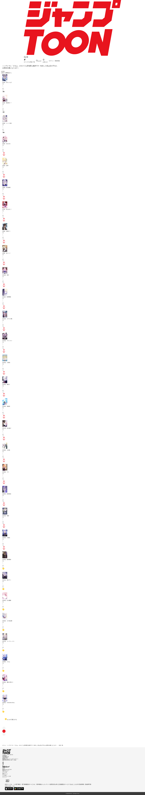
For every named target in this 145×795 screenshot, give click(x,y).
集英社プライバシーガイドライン (10, 758)
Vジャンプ (4, 772)
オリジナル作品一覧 (29, 62)
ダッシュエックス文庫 (6, 776)
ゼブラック (4, 777)
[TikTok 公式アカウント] (3, 765)
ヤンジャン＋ (4, 774)
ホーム (4, 745)
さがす (39, 61)
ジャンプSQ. (4, 772)
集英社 (3, 768)
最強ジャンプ (4, 773)
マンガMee (4, 775)
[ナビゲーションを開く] (27, 57)
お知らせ (45, 62)
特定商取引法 (5, 756)
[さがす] (25, 57)
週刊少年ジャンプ (5, 770)
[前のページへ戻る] (3, 728)
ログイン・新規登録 (54, 60)
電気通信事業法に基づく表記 (9, 760)
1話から (3, 72)
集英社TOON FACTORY (7, 769)
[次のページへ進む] (3, 734)
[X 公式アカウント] (3, 761)
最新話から (9, 72)
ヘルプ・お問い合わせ (7, 754)
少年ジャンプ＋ (5, 771)
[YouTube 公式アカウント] (3, 763)
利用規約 (4, 755)
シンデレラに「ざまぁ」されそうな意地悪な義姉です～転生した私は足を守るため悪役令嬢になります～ (32, 745)
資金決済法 (5, 757)
